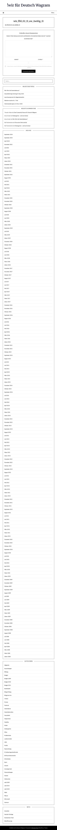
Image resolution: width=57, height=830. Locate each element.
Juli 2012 (6, 475)
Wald (5, 792)
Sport (5, 762)
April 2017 (7, 291)
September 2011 (8, 509)
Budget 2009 (7, 678)
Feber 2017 (7, 298)
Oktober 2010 (7, 546)
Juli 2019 (6, 231)
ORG (5, 742)
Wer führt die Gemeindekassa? (11, 90)
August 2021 (7, 178)
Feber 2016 (7, 338)
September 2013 (8, 429)
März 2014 (7, 409)
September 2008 (8, 629)
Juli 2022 (6, 147)
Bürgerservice (7, 695)
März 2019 (7, 234)
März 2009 (7, 609)
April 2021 (7, 188)
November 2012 (8, 462)
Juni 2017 (6, 285)
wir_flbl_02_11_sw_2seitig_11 (12, 24)
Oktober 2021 (7, 171)
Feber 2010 (7, 573)
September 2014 (8, 392)
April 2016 (7, 332)
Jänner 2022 (7, 161)
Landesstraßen (8, 738)
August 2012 (7, 472)
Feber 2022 (7, 157)
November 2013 (8, 422)
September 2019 (8, 228)
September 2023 (8, 137)
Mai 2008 (6, 643)
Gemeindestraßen (8, 712)
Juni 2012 (6, 479)
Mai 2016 (6, 328)
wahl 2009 (7, 782)
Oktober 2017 (7, 275)
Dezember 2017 (8, 268)
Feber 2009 (7, 613)
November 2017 (8, 271)
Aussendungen (8, 668)
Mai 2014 (6, 402)
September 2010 (8, 549)
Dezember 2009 (8, 579)
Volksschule (7, 779)
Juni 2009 (6, 599)
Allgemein (6, 665)
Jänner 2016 (7, 342)
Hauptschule (7, 718)
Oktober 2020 (7, 204)
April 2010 (7, 566)
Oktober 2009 (7, 586)
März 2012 (7, 489)
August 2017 (7, 278)
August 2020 (7, 211)
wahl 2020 (7, 789)
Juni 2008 (6, 639)
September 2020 (8, 208)
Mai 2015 (6, 368)
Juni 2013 (6, 439)
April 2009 (7, 606)
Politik (6, 745)
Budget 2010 (7, 682)
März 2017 (7, 295)
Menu (52, 12)
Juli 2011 (6, 516)
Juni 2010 (6, 559)
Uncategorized (8, 769)
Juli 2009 (6, 596)
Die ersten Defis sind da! (21, 122)
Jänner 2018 (7, 265)
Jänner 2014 (7, 415)
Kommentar (28, 38)
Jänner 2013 (7, 455)
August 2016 (7, 318)
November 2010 (8, 542)
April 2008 (7, 646)
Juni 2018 (6, 255)
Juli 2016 (6, 322)
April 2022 (7, 154)
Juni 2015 (6, 365)
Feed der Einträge (8, 814)
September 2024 (8, 134)
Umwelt (6, 765)
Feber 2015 (7, 378)
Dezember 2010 (8, 539)
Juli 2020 (6, 214)
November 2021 (8, 167)
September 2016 (8, 315)
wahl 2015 (7, 785)
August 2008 (7, 633)
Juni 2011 (6, 519)
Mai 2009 (6, 603)
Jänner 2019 (7, 238)
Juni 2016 (6, 325)
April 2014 (7, 405)
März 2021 (7, 191)
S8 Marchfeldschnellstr (10, 755)
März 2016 (7, 335)
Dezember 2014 (8, 385)
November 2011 (8, 502)
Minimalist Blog (34, 828)
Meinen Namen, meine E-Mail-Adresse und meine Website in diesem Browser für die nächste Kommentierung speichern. (29, 67)
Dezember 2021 (8, 164)
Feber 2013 (7, 452)
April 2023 (7, 141)
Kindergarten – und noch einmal (20, 115)
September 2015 (8, 355)
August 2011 (7, 512)
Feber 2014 (7, 412)
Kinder (6, 725)
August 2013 (7, 432)
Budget (6, 675)
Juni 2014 (6, 398)
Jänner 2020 (7, 224)
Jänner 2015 (7, 382)
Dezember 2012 (8, 459)
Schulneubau (7, 759)
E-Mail (40, 59)
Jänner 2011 (7, 536)
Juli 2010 (6, 556)
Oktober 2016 (7, 311)
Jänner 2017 (7, 301)
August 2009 (7, 593)
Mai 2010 (6, 563)
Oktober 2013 (7, 425)
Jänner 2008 (7, 656)
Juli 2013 (6, 435)
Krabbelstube (7, 735)
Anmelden (6, 811)
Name (16, 59)
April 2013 (7, 445)
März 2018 (7, 258)
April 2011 (7, 526)
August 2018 (7, 248)
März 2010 (7, 569)
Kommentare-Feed (9, 817)
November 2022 (8, 144)
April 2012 (7, 486)
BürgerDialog (7, 692)
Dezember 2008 (8, 619)
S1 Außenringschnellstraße (11, 752)
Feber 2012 (7, 492)
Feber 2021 (7, 194)
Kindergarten (7, 728)
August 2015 (7, 358)
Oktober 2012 (7, 465)
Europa (6, 702)
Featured (6, 705)
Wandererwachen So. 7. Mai (11, 100)
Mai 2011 (6, 522)
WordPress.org (8, 821)
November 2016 (8, 308)
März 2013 (7, 449)
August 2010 (7, 552)
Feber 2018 (7, 261)
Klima (5, 732)
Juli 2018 (6, 251)
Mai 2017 (6, 288)
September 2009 (8, 589)
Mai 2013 (6, 442)
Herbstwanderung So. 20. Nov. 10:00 (13, 103)
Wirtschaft (7, 799)
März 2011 (7, 529)
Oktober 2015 (7, 352)
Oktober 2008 (7, 626)
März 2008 (7, 650)
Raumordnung (7, 749)
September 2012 (8, 469)
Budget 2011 (7, 685)
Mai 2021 (6, 184)
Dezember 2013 (8, 419)
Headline (6, 722)
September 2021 (8, 174)
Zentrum (6, 802)
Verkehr (6, 775)
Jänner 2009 (7, 616)
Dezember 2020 (8, 198)
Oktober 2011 (7, 506)
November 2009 (8, 583)
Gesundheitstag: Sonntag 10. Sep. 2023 (14, 93)
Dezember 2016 (8, 305)
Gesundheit (7, 715)
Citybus (6, 698)
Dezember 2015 (8, 345)
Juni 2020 (6, 218)
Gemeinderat (7, 708)
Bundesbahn (7, 688)
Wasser (6, 795)
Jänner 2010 (7, 576)
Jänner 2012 (7, 496)
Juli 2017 (6, 281)
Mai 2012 (6, 482)
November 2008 (8, 623)
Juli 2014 (6, 395)
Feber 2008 (7, 653)
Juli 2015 (6, 362)
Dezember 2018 (8, 241)
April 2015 (7, 372)
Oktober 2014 (7, 388)
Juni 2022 (6, 151)
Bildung (6, 671)
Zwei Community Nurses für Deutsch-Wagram (25, 112)
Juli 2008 (6, 636)
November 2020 (8, 201)
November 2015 (8, 348)
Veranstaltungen (8, 772)
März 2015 (7, 375)
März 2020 (7, 221)
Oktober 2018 (7, 245)
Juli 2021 (6, 181)
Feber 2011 (7, 532)
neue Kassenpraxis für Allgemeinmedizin (14, 97)
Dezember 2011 (8, 499)
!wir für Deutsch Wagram (28, 5)
